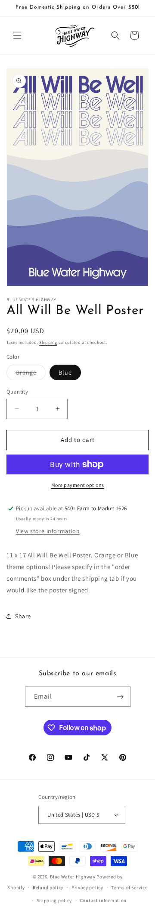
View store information (48, 531)
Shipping (48, 342)
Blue (65, 372)
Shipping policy (54, 900)
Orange (31, 374)
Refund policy (48, 887)
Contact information (103, 900)
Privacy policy (87, 887)
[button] (17, 35)
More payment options (77, 485)
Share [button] (23, 616)
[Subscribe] (120, 697)
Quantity (17, 391)
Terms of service (129, 887)
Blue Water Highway (73, 877)
